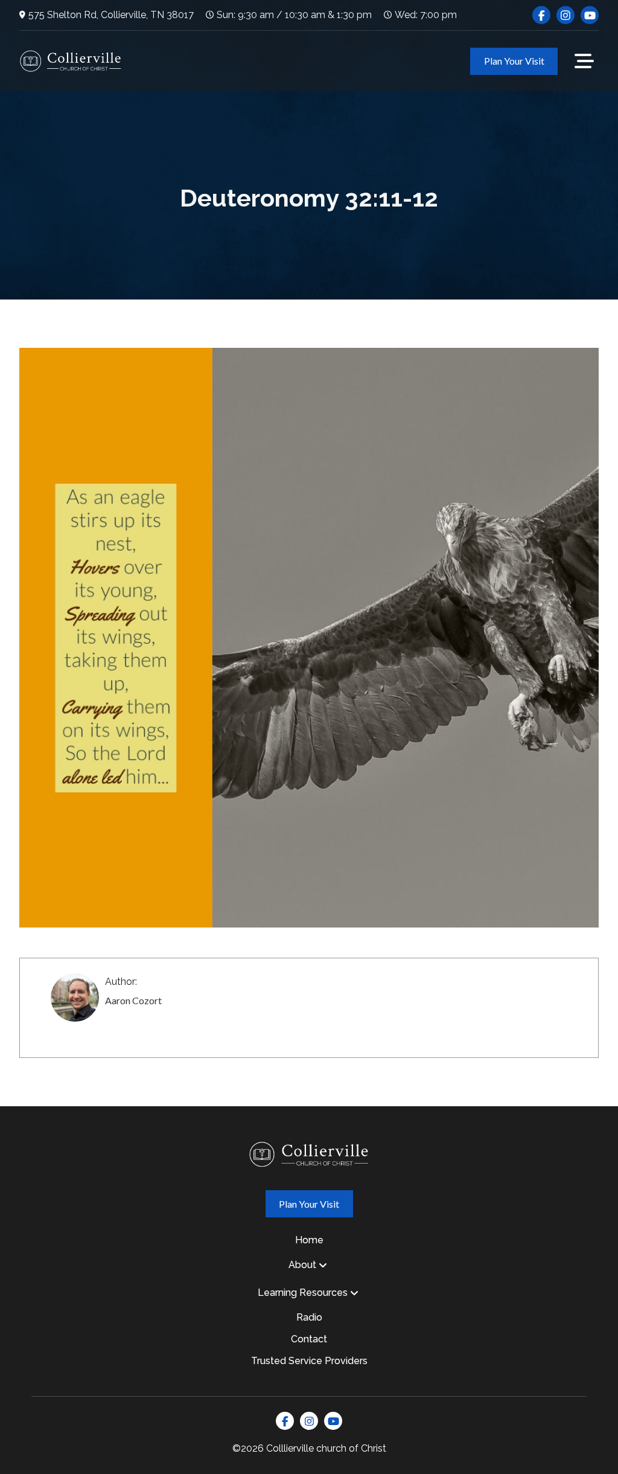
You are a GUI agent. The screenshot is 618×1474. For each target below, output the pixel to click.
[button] (584, 60)
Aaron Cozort (133, 1000)
